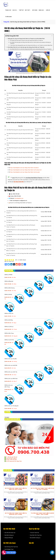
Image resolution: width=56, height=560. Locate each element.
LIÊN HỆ (48, 10)
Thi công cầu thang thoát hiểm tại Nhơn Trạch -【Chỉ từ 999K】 (42, 514)
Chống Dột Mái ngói (8, 537)
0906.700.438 (8, 277)
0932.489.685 (8, 408)
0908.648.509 (8, 329)
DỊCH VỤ (14, 10)
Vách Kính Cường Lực (9, 535)
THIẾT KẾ (21, 10)
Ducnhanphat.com (19, 198)
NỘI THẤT (27, 10)
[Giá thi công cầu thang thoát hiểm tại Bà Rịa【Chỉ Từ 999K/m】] (42, 480)
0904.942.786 (8, 374)
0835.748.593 (8, 290)
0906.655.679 (8, 389)
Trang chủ (6, 21)
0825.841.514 (8, 336)
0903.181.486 (8, 361)
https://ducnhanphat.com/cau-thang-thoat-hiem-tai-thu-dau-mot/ (26, 170)
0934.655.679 (8, 381)
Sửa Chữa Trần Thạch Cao (36, 535)
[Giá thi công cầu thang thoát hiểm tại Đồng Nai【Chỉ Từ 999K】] (16, 505)
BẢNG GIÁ (41, 10)
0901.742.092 (8, 316)
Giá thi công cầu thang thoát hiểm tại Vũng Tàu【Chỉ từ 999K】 (16, 489)
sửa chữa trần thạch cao (9, 532)
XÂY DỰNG (34, 10)
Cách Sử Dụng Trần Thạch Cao (11, 546)
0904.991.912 (8, 322)
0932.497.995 (8, 342)
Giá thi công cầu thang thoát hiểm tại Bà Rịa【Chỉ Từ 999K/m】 (42, 489)
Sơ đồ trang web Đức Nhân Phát (14, 461)
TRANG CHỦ (8, 10)
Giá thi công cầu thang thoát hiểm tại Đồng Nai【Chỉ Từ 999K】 (16, 514)
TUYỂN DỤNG (8, 16)
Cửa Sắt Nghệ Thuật (8, 549)
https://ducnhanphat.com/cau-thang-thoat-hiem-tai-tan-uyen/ (25, 172)
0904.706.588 (8, 284)
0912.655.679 (8, 368)
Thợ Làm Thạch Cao (34, 532)
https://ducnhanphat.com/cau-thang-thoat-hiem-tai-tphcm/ (24, 167)
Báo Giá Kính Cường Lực (35, 537)
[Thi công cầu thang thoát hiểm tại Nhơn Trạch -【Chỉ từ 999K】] (42, 505)
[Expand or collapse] (52, 36)
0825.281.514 (8, 297)
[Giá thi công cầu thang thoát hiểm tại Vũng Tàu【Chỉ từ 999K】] (16, 480)
